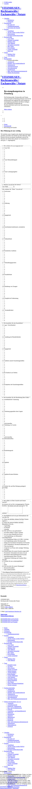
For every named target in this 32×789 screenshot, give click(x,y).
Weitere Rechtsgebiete (13, 72)
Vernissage (10, 21)
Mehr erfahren (8, 109)
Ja (4, 563)
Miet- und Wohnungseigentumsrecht (17, 71)
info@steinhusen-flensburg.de (13, 611)
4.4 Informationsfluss (7, 438)
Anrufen (6, 3)
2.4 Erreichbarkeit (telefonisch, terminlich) (13, 227)
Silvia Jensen (11, 668)
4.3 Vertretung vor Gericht (9, 425)
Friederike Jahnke (12, 679)
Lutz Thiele (11, 38)
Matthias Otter (11, 41)
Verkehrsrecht (11, 65)
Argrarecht (10, 703)
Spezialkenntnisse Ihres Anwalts (12, 556)
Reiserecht (10, 720)
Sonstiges (6, 549)
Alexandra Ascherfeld (13, 45)
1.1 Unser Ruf (6, 148)
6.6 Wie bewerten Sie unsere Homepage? (13, 566)
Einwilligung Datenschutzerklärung (12, 572)
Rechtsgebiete (8, 59)
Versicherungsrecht (13, 66)
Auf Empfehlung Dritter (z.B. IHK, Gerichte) (16, 539)
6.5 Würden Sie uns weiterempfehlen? (12, 561)
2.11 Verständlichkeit (7, 310)
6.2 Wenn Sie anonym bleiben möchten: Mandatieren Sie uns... (13, 523)
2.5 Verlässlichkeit (7, 239)
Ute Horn (10, 666)
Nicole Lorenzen (12, 685)
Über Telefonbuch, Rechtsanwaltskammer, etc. (16, 544)
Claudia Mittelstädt (13, 675)
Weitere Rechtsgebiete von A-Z (12, 701)
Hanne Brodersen (12, 680)
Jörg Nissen (11, 682)
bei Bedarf (7, 527)
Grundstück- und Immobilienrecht (17, 711)
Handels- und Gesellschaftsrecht (16, 63)
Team (5, 57)
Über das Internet (8, 546)
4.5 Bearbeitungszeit (7, 450)
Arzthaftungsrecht (12, 705)
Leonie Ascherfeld (12, 49)
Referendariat (11, 34)
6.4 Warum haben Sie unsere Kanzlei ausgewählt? (15, 551)
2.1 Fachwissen (6, 191)
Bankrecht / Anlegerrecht (14, 706)
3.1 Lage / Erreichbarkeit (8, 325)
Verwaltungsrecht (12, 68)
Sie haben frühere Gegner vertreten (13, 532)
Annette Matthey (12, 672)
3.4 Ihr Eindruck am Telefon (9, 372)
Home (5, 124)
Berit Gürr (10, 51)
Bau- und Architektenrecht (15, 708)
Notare (6, 52)
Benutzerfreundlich (9, 568)
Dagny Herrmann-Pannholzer (15, 683)
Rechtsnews (11, 20)
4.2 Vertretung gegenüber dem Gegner (12, 411)
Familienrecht (11, 69)
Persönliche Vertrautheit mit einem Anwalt (15, 553)
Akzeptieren (3, 786)
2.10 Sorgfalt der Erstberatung (10, 298)
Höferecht (10, 712)
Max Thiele (11, 46)
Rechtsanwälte (8, 37)
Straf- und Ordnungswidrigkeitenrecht (18, 722)
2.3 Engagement (6, 215)
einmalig (6, 529)
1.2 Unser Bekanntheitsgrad (9, 160)
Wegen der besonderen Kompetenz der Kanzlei (17, 542)
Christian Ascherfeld (13, 40)
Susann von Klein (12, 669)
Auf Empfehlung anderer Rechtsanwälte (15, 541)
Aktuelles (6, 18)
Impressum (4, 614)
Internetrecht (11, 714)
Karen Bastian (11, 674)
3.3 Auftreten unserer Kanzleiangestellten (13, 360)
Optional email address (7, 586)
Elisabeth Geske (12, 665)
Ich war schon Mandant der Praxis (13, 534)
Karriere (6, 29)
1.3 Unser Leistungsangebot (9, 171)
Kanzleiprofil (7, 23)
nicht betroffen (8, 423)
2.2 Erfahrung (6, 203)
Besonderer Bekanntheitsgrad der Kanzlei (15, 554)
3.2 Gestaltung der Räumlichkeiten (11, 337)
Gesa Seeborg (11, 677)
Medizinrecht (11, 717)
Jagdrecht (10, 715)
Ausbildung (11, 31)
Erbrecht (10, 709)
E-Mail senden (8, 2)
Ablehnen (9, 786)
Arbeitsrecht (11, 62)
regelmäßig (7, 526)
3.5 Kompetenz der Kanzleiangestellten (12, 384)
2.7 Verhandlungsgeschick (9, 262)
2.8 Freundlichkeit (7, 274)
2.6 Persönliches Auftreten (9, 250)
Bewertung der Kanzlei (14, 28)
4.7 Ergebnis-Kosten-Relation (10, 474)
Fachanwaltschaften (9, 688)
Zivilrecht (10, 726)
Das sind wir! (11, 24)
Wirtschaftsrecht (12, 725)
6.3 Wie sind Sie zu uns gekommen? (12, 531)
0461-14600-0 (9, 607)
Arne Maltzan (11, 43)
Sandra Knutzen (12, 671)
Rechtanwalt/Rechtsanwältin (15, 35)
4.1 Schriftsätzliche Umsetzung (10, 399)
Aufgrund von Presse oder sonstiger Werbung (16, 548)
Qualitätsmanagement (13, 26)
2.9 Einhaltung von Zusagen (9, 286)
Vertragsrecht (11, 723)
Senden (3, 588)
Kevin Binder (11, 48)
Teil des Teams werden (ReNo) (16, 32)
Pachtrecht (10, 718)
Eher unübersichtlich (9, 569)
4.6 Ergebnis (5, 462)
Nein (5, 564)
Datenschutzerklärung (21, 584)
